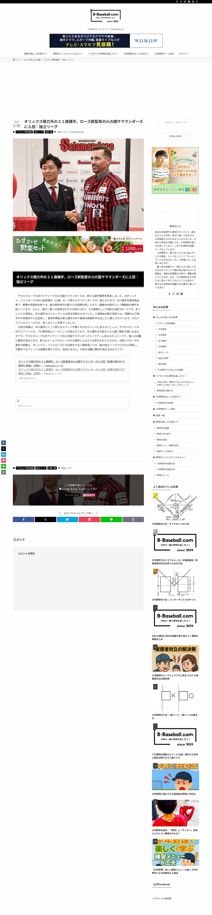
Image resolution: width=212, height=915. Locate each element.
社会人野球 (163, 358)
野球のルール (163, 475)
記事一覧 (48, 132)
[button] (23, 519)
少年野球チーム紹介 (165, 408)
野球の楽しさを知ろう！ (168, 421)
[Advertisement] (106, 95)
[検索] (197, 1)
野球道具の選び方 (165, 390)
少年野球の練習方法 (166, 469)
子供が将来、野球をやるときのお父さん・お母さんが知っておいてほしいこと (176, 383)
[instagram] (185, 1)
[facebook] (177, 1)
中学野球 (162, 329)
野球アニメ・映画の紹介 (168, 445)
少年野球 (162, 346)
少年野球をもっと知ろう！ (169, 396)
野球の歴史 (162, 439)
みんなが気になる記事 (167, 317)
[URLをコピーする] (133, 519)
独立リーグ (38, 132)
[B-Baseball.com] (106, 16)
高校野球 (162, 364)
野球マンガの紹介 (165, 451)
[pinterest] (189, 1)
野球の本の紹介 (164, 433)
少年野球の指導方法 (166, 463)
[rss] (193, 1)
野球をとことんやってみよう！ (171, 457)
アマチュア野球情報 (24, 132)
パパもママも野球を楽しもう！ (171, 375)
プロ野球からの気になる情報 (170, 369)
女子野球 (162, 340)
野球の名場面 (163, 428)
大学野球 (162, 334)
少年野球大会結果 (165, 402)
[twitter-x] (181, 1)
